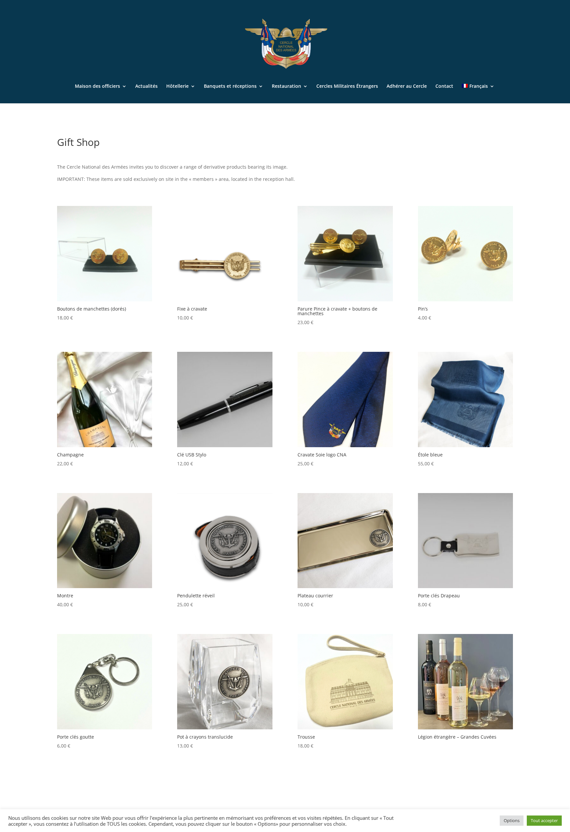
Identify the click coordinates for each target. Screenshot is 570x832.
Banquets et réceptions (230, 86)
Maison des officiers (97, 86)
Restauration (286, 86)
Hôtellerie (177, 86)
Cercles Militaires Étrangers (347, 86)
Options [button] (512, 820)
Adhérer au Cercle (407, 86)
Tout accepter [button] (544, 820)
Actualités (146, 86)
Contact (444, 86)
